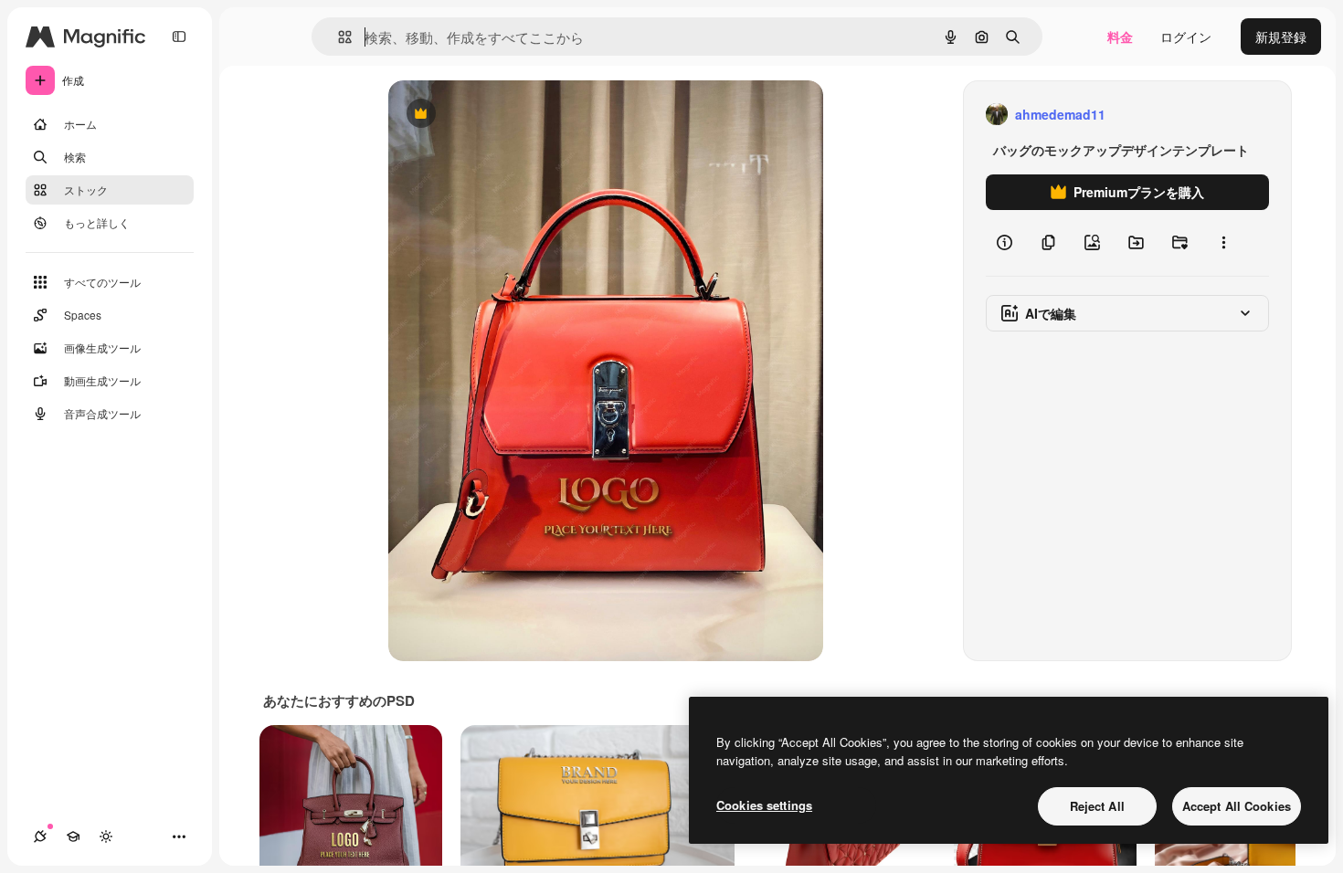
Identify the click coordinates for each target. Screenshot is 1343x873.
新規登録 (1280, 36)
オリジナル (514, 114)
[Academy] (73, 836)
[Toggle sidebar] (179, 36)
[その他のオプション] (1223, 243)
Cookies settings (764, 805)
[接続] (40, 836)
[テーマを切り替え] (106, 836)
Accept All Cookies (1236, 806)
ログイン (1185, 36)
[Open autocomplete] (337, 37)
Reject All (1097, 806)
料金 (1120, 36)
